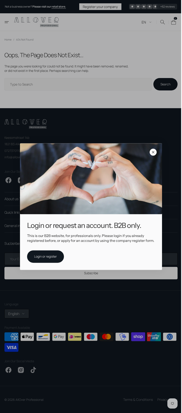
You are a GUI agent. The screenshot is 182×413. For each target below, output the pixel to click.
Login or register (44, 256)
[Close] (151, 152)
